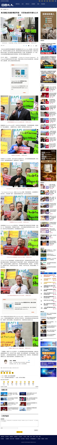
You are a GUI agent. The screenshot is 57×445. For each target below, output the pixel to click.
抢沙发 (37, 386)
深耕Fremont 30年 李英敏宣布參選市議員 (52, 217)
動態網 (43, 438)
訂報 (37, 436)
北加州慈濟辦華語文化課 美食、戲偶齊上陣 (52, 126)
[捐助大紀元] (48, 366)
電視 (40, 436)
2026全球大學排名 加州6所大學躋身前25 (52, 205)
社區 (22, 3)
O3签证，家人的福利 (52, 236)
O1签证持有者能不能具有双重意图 (52, 211)
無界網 (46, 438)
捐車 (34, 436)
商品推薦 (43, 3)
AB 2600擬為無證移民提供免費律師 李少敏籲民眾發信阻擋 (13, 409)
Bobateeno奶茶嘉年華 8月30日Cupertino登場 (52, 145)
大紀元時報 (22, 438)
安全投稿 (20, 436)
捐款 (31, 436)
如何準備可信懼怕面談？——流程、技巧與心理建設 (15, 377)
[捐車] (48, 360)
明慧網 (39, 438)
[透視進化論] (48, 180)
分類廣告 (33, 3)
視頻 (38, 3)
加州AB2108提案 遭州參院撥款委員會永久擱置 (52, 94)
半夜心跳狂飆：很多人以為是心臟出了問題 (52, 186)
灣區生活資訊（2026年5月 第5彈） (52, 230)
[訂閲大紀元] (48, 345)
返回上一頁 (19, 432)
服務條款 (11, 436)
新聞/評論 (17, 3)
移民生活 (27, 3)
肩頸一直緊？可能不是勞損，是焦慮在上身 (52, 198)
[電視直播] (48, 376)
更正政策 (7, 436)
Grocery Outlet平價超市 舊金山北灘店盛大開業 (52, 139)
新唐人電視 (12, 438)
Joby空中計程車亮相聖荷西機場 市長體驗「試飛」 (52, 107)
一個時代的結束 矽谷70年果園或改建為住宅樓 (52, 132)
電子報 (25, 436)
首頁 (1, 9)
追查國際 (7, 438)
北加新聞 (4, 9)
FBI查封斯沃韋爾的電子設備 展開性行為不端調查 (52, 114)
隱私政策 (15, 436)
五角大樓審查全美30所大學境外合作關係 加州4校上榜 (52, 120)
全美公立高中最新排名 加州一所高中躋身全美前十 (52, 88)
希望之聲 (27, 438)
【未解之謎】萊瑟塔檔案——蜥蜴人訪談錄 (52, 192)
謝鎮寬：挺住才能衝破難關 (9, 375)
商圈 (28, 436)
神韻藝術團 (17, 438)
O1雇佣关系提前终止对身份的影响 (52, 224)
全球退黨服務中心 (33, 438)
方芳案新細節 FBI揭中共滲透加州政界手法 (52, 101)
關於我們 (2, 436)
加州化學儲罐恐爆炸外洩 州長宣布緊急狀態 (52, 242)
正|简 (36, 45)
